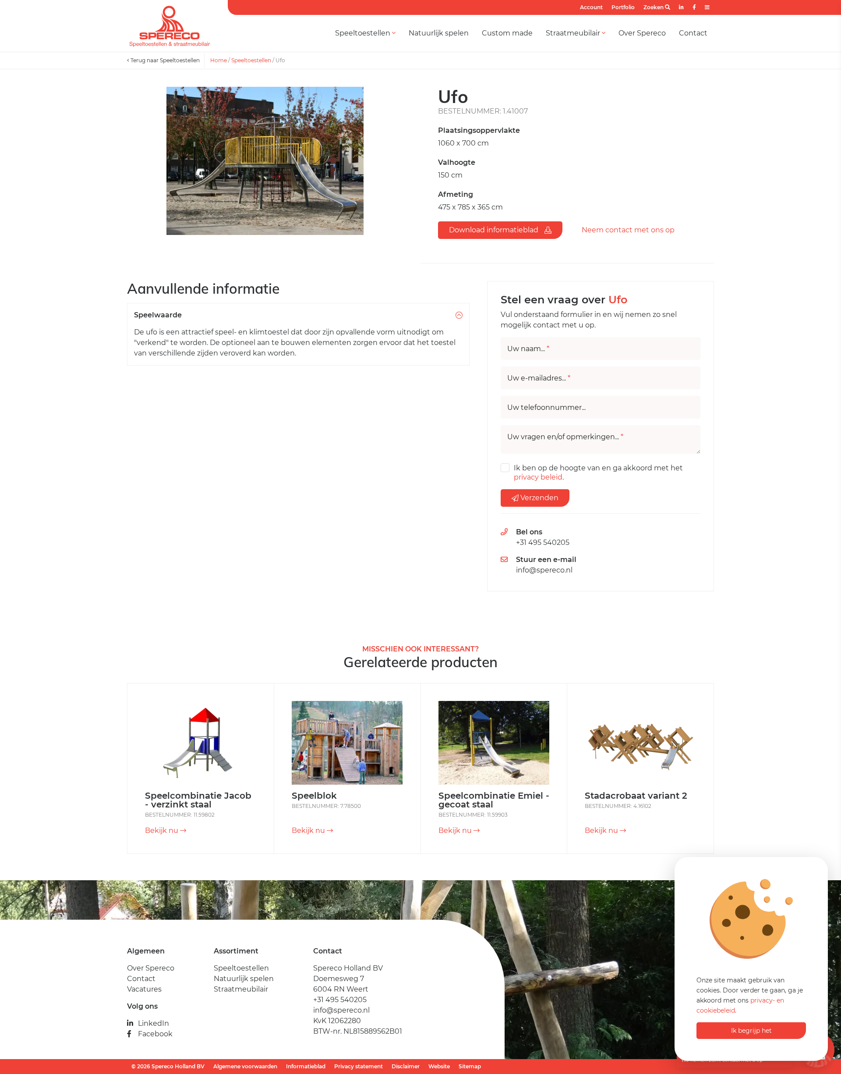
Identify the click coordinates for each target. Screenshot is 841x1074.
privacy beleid (538, 477)
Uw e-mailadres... (538, 378)
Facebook (155, 1034)
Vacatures (144, 989)
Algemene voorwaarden (245, 1066)
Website (439, 1066)
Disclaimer (406, 1066)
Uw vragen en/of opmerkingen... (565, 437)
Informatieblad (305, 1066)
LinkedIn (153, 1023)
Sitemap (470, 1066)
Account (591, 7)
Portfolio (623, 7)
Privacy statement (358, 1066)
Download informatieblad (494, 230)
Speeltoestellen (363, 33)
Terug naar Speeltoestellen (164, 60)
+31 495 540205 (542, 542)
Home (218, 60)
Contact (693, 33)
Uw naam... (528, 348)
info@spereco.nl (544, 570)
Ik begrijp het (751, 1031)
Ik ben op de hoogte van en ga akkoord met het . (598, 472)
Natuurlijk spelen (439, 33)
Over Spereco (642, 33)
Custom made (507, 33)
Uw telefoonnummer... (546, 407)
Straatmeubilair (574, 33)
